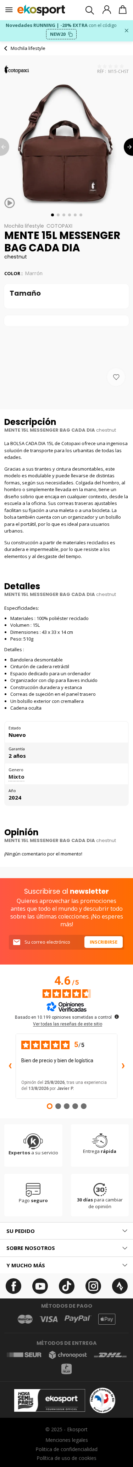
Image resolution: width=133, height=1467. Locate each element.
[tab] (66, 1231)
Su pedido (20, 1230)
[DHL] (110, 1355)
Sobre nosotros (30, 1247)
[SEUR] (24, 1354)
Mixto (16, 776)
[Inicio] (41, 10)
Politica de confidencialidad (66, 1449)
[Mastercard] (25, 1319)
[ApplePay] (106, 1319)
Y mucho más (25, 1265)
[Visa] (48, 1319)
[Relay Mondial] (66, 1369)
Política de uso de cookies (66, 1458)
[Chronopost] (68, 1355)
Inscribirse (103, 942)
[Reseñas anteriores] (10, 1066)
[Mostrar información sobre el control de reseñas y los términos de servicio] (117, 1016)
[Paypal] (78, 1319)
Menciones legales (66, 1440)
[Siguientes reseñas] (123, 1066)
